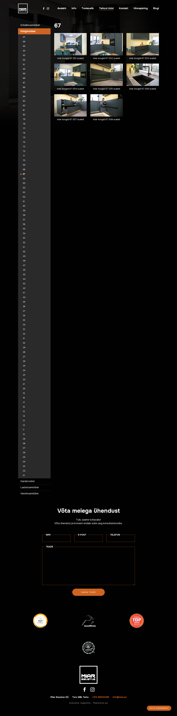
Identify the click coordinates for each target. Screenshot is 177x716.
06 (24, 452)
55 (24, 229)
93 (24, 55)
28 (24, 352)
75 (24, 137)
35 (24, 320)
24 (24, 370)
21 (24, 384)
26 (24, 361)
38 (24, 306)
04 (24, 462)
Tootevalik (88, 8)
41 (24, 293)
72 (24, 151)
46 (24, 270)
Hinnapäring (141, 8)
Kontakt (123, 8)
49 (24, 256)
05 (24, 457)
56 (24, 224)
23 (24, 375)
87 (24, 83)
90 (24, 69)
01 (24, 475)
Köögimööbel (27, 31)
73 (24, 147)
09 (24, 439)
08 (24, 443)
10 (24, 434)
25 (24, 366)
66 (24, 178)
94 (24, 51)
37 (24, 311)
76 (24, 133)
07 (24, 448)
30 (24, 343)
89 (24, 73)
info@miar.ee (120, 697)
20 (24, 388)
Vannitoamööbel (29, 493)
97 (24, 37)
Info (74, 8)
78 (24, 124)
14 (24, 416)
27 (24, 357)
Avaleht (61, 8)
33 (24, 329)
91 (24, 64)
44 (24, 279)
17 (24, 402)
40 (24, 297)
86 (24, 87)
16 (24, 407)
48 (24, 261)
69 (24, 165)
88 (24, 78)
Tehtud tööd (106, 8)
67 (24, 174)
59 (24, 210)
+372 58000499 (100, 697)
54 (24, 233)
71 (24, 156)
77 (24, 128)
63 (24, 192)
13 (24, 420)
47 (24, 265)
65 (24, 183)
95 (24, 46)
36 (24, 315)
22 (24, 379)
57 (24, 220)
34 (24, 325)
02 (24, 471)
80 (24, 115)
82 (24, 105)
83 (24, 101)
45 (24, 274)
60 (24, 206)
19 (24, 393)
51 (24, 247)
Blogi (156, 8)
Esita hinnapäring (159, 708)
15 (24, 411)
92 (24, 60)
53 (24, 238)
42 (24, 288)
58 (24, 215)
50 (24, 252)
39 (24, 302)
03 (24, 466)
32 (24, 334)
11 (23, 430)
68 (24, 169)
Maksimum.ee (100, 703)
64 (24, 188)
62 (24, 197)
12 (24, 425)
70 (24, 160)
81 (24, 110)
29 (24, 347)
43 (24, 283)
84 (24, 96)
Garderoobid (27, 481)
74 (24, 142)
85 (24, 92)
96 (24, 41)
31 (24, 338)
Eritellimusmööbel (30, 25)
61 (24, 201)
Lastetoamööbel (29, 487)
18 (24, 398)
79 (24, 119)
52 (24, 242)
